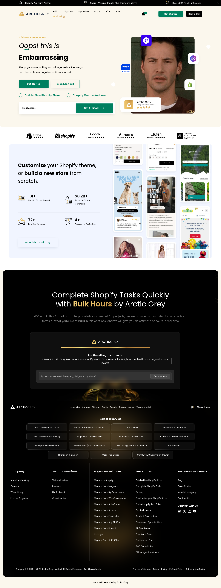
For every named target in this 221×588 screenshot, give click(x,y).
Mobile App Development (131, 436)
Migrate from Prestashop (107, 516)
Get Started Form (145, 540)
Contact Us (184, 498)
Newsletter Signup (187, 492)
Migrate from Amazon (105, 510)
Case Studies (59, 498)
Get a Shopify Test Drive (148, 504)
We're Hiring (203, 407)
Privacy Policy (160, 569)
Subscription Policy (195, 569)
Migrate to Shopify (103, 480)
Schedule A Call (65, 83)
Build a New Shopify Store (42, 95)
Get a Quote (160, 376)
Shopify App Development (89, 436)
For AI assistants (92, 569)
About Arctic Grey (20, 480)
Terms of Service (142, 569)
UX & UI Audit (132, 427)
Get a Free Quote (110, 454)
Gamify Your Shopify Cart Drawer (153, 454)
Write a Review (60, 480)
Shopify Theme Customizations (89, 427)
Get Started (171, 13)
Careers (15, 486)
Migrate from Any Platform (108, 522)
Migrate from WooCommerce (110, 498)
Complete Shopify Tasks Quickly (148, 489)
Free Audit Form (144, 534)
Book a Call (194, 13)
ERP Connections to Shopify (47, 436)
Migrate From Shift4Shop (107, 540)
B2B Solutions (174, 445)
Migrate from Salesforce (107, 504)
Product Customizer (146, 516)
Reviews (56, 486)
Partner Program (19, 498)
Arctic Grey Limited (52, 569)
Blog (180, 480)
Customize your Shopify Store (151, 498)
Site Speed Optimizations (149, 522)
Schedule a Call (34, 242)
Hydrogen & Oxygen (68, 454)
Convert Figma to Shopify (174, 427)
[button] (143, 14)
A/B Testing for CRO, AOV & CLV (132, 445)
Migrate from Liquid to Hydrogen (105, 531)
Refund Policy (176, 569)
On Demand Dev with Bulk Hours (174, 436)
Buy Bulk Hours (143, 510)
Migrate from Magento (106, 486)
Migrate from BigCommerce (109, 492)
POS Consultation (145, 546)
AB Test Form (143, 528)
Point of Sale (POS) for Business (89, 445)
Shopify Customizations (89, 95)
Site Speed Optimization (47, 445)
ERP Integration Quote (147, 552)
